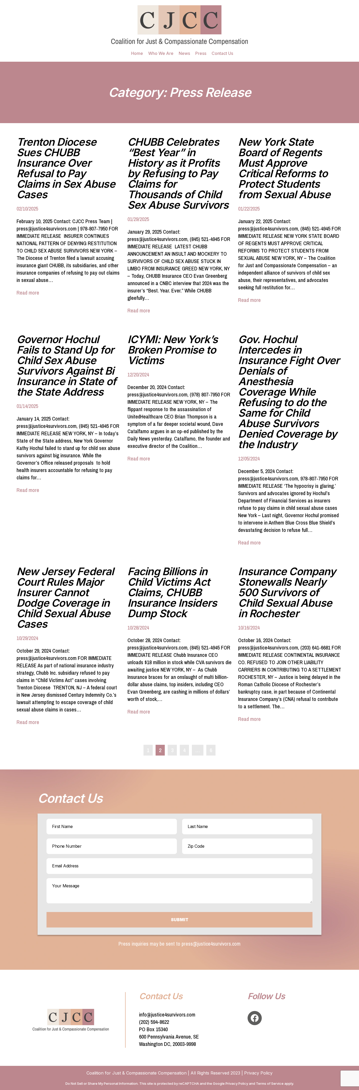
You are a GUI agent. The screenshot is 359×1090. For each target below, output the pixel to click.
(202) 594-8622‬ (154, 1021)
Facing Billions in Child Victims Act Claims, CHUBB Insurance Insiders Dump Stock (172, 592)
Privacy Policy (258, 1073)
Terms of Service (270, 1083)
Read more (28, 292)
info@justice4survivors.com (167, 1014)
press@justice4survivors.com (211, 943)
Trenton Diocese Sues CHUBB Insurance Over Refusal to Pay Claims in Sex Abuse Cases (66, 168)
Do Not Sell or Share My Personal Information (101, 1083)
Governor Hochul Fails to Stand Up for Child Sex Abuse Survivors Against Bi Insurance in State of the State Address (66, 365)
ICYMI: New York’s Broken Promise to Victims (172, 350)
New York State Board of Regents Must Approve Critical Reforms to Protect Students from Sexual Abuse (284, 168)
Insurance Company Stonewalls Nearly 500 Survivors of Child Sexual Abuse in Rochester (287, 592)
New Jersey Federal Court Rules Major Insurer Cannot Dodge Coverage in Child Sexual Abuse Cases (65, 597)
